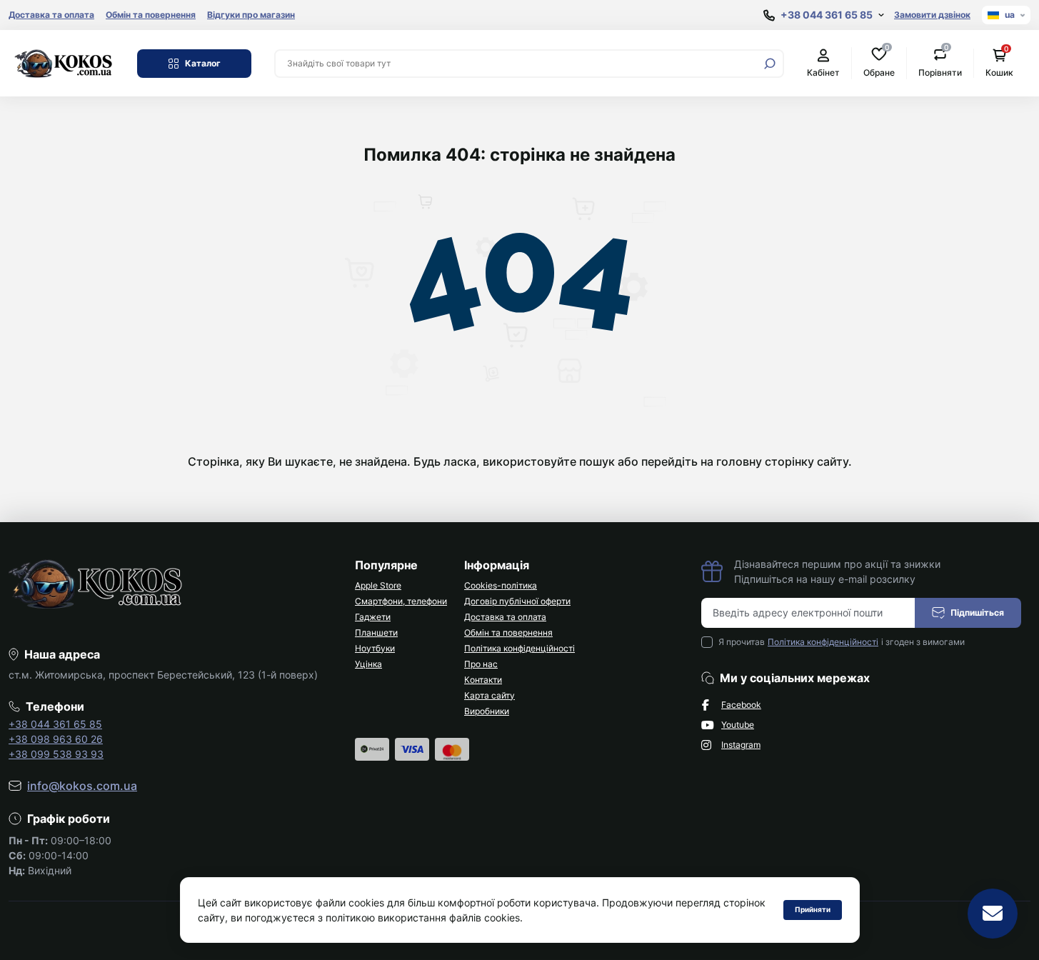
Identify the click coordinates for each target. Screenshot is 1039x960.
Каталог (203, 63)
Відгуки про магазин (251, 14)
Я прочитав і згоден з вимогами (841, 641)
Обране (879, 62)
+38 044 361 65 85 (55, 724)
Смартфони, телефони (401, 601)
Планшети (376, 632)
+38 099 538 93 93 (56, 754)
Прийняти (812, 909)
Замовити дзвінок (932, 14)
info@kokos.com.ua (82, 786)
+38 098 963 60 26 (56, 739)
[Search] (770, 63)
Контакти (483, 679)
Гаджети (373, 616)
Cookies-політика (500, 585)
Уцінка (368, 664)
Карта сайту (489, 695)
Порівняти (940, 62)
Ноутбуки (375, 648)
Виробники (486, 711)
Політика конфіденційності (519, 648)
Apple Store (378, 585)
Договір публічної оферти (517, 601)
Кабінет (823, 72)
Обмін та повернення (151, 14)
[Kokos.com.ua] (64, 62)
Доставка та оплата (51, 14)
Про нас (481, 664)
